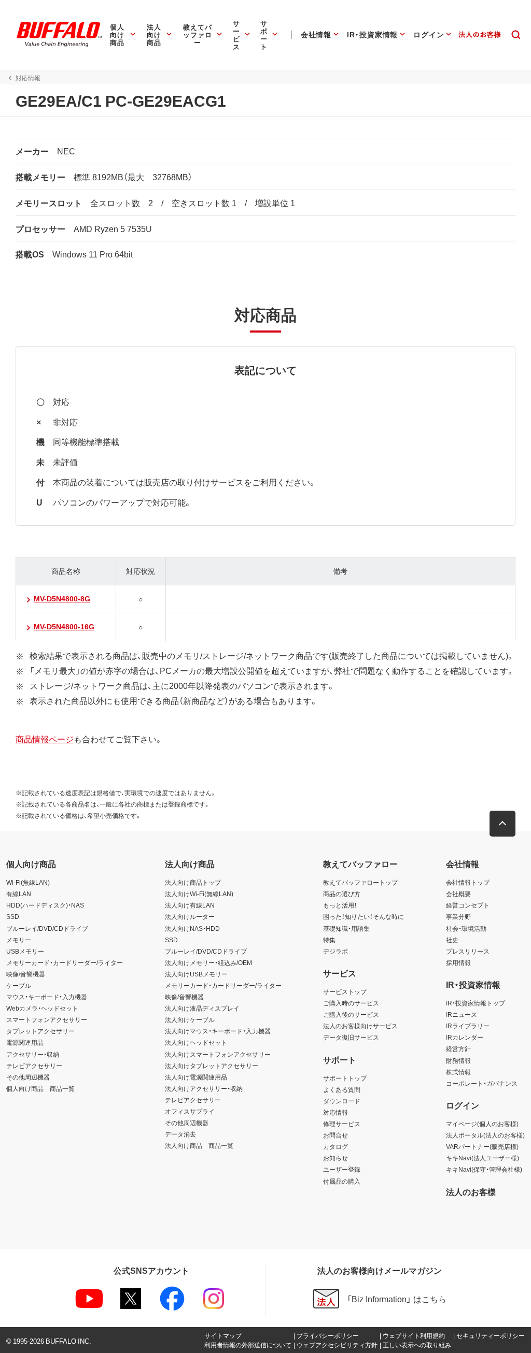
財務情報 (458, 1060)
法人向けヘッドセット (196, 1042)
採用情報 (458, 962)
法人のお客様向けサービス (360, 1025)
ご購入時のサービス (351, 1002)
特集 (329, 939)
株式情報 (458, 1071)
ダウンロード (341, 1100)
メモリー (18, 939)
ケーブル (18, 985)
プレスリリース (468, 951)
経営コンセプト (468, 905)
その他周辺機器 (28, 1077)
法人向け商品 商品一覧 (199, 1145)
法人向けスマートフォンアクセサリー (218, 1054)
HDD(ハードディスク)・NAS (45, 905)
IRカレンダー (464, 1037)
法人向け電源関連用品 (196, 1077)
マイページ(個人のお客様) (482, 1123)
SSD (12, 916)
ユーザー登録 (341, 1169)
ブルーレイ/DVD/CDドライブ (47, 928)
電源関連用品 (25, 1042)
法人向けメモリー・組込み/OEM (208, 962)
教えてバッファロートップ (360, 882)
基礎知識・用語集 (346, 928)
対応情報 (335, 1112)
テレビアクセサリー (34, 1065)
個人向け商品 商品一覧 (40, 1088)
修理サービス (341, 1123)
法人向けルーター (190, 916)
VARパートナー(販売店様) (482, 1146)
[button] (502, 824)
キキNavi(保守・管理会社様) (484, 1169)
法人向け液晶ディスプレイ (202, 1008)
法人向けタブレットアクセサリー (211, 1065)
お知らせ (335, 1157)
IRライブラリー (468, 1025)
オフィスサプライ (190, 1111)
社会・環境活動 (466, 928)
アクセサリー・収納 (32, 1054)
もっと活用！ (340, 905)
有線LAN (18, 893)
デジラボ (335, 951)
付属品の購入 (341, 1181)
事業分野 (458, 916)
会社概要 (458, 893)
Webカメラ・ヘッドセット (42, 1008)
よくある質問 (341, 1089)
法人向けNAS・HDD (192, 928)
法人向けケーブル (190, 1019)
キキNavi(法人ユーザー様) (482, 1157)
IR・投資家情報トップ (475, 1002)
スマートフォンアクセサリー (46, 1019)
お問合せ (335, 1135)
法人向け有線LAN (190, 905)
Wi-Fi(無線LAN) (28, 882)
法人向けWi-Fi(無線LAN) (199, 893)
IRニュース (461, 1014)
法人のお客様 (471, 1191)
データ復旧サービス (351, 1037)
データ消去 (180, 1134)
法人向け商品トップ (193, 882)
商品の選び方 (341, 893)
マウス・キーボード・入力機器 (46, 996)
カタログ (335, 1146)
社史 (452, 939)
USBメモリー (25, 951)
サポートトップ (345, 1078)
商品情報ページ (45, 738)
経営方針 (458, 1048)
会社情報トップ (468, 882)
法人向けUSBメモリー (196, 973)
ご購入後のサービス (351, 1014)
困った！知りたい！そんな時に (363, 916)
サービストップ (345, 991)
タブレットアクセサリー (40, 1030)
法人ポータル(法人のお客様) (485, 1135)
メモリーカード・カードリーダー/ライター (64, 962)
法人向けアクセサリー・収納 (204, 1088)
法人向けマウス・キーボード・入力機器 (218, 1030)
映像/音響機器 (25, 973)
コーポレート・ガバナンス (482, 1083)
